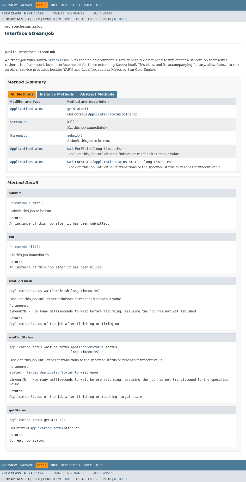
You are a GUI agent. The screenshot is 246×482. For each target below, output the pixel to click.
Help (98, 5)
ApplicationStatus (26, 109)
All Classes (103, 13)
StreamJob (18, 122)
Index (87, 5)
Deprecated (70, 5)
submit (73, 135)
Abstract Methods (97, 94)
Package (26, 5)
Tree (54, 5)
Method (64, 19)
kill (71, 122)
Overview (9, 5)
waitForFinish (79, 149)
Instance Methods (57, 94)
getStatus (76, 109)
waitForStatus (79, 162)
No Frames (75, 13)
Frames (58, 13)
